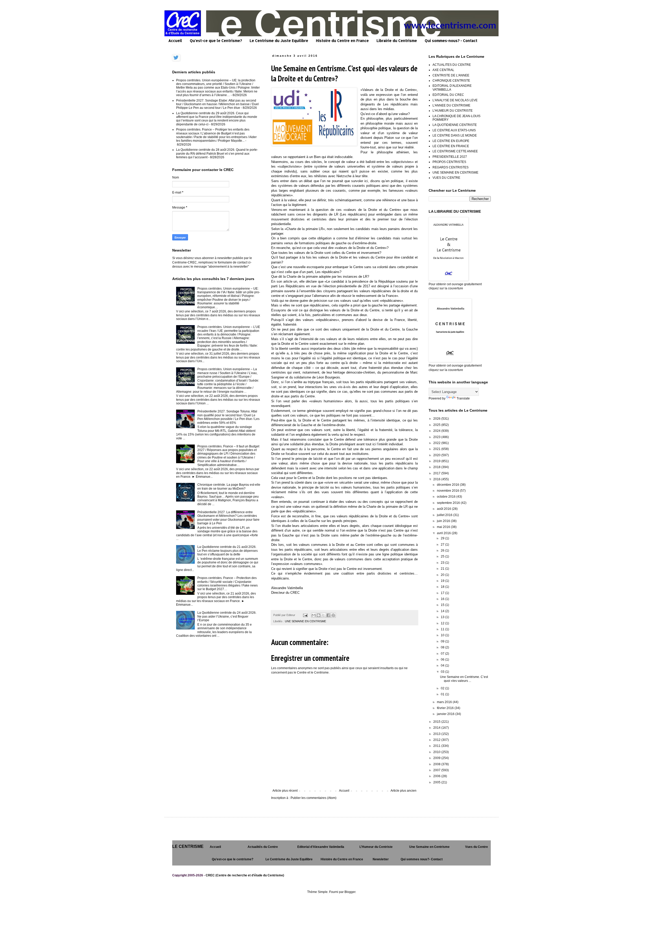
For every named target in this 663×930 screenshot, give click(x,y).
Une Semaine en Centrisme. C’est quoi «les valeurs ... (464, 678)
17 (443, 593)
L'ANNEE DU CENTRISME (451, 105)
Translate (463, 398)
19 (443, 581)
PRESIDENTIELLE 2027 (450, 157)
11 (443, 629)
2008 (437, 764)
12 (443, 623)
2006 (437, 776)
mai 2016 (444, 527)
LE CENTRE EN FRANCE (451, 146)
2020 (437, 455)
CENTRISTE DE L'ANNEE (451, 75)
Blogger (349, 892)
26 (443, 550)
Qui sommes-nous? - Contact (451, 40)
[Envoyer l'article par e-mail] (305, 615)
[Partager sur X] (323, 615)
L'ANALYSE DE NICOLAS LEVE (455, 100)
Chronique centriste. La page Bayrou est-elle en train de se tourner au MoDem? (228, 486)
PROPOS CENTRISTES (449, 162)
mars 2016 (445, 702)
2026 (437, 418)
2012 (437, 740)
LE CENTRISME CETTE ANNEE (455, 151)
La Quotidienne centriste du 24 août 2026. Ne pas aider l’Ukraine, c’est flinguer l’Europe (226, 616)
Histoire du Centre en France (342, 40)
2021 (437, 449)
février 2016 (446, 708)
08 (443, 647)
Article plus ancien (403, 790)
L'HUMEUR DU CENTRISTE (453, 110)
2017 (437, 473)
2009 (437, 758)
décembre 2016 (448, 485)
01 (443, 694)
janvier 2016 (446, 714)
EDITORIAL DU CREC (448, 95)
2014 (437, 727)
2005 (437, 782)
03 (443, 672)
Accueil (175, 40)
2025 (437, 425)
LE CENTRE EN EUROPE (451, 141)
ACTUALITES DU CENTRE (452, 65)
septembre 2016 (449, 503)
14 (443, 611)
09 (443, 641)
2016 (437, 479)
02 (443, 688)
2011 (437, 746)
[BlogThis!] (318, 615)
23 (443, 562)
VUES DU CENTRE (446, 178)
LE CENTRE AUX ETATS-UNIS (454, 130)
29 (443, 538)
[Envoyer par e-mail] (313, 615)
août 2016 (444, 509)
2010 (437, 752)
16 (443, 599)
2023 (437, 437)
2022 (437, 443)
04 (443, 665)
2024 (437, 431)
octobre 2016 (446, 496)
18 (443, 587)
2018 (437, 467)
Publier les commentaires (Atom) (313, 798)
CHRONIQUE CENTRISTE (451, 80)
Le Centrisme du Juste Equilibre (279, 40)
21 (443, 568)
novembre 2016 (448, 490)
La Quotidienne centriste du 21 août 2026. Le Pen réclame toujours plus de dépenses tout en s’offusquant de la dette (227, 550)
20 (443, 575)
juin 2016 (444, 521)
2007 (437, 770)
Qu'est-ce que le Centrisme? (216, 40)
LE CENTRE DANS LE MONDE (455, 135)
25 (443, 556)
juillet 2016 (445, 515)
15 (443, 605)
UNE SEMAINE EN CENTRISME (305, 621)
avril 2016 (444, 533)
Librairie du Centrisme (397, 40)
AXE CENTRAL (443, 70)
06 (443, 659)
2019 (437, 461)
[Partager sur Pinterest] (333, 615)
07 (443, 653)
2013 (437, 734)
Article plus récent (285, 790)
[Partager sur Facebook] (328, 615)
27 (443, 544)
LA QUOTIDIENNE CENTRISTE (455, 125)
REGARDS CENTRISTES (451, 167)
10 (443, 635)
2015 (437, 722)
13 (443, 617)
